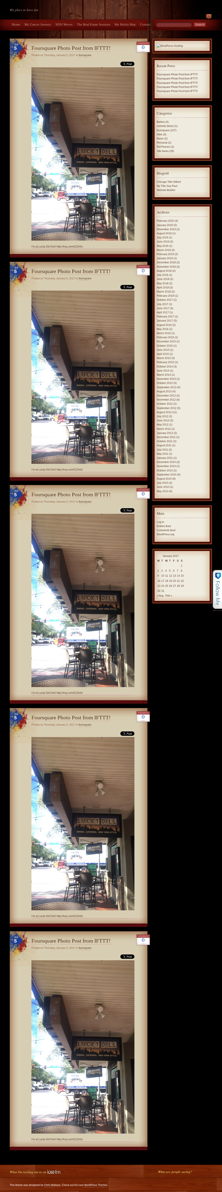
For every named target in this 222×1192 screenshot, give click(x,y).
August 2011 (164, 445)
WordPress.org (165, 534)
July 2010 (162, 482)
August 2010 (164, 478)
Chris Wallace (52, 1185)
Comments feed (166, 530)
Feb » (168, 595)
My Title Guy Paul (167, 186)
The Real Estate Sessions (93, 24)
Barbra (161, 121)
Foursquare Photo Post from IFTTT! (71, 48)
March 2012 (164, 428)
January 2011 (165, 457)
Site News (163, 151)
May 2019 (162, 245)
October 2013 (165, 383)
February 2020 (165, 220)
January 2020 (165, 225)
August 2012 (164, 412)
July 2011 (162, 449)
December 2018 (166, 262)
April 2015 (163, 354)
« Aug (160, 595)
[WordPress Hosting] (170, 46)
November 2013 (166, 378)
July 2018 (162, 275)
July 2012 (162, 416)
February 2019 (165, 254)
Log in (160, 522)
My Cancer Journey (37, 24)
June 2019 (163, 241)
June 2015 (163, 349)
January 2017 (165, 320)
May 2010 (162, 491)
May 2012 (162, 424)
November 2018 (166, 266)
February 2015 (165, 362)
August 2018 (164, 270)
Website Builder (166, 190)
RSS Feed (208, 17)
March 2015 (164, 358)
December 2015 (166, 341)
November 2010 (166, 466)
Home (16, 24)
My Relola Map (125, 24)
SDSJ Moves (64, 24)
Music (160, 138)
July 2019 (162, 237)
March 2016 (164, 333)
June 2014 (163, 370)
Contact (145, 24)
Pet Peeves (163, 146)
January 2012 (165, 433)
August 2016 (164, 325)
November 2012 (166, 399)
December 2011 (166, 437)
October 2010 (165, 470)
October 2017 (165, 299)
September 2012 (166, 408)
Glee (159, 134)
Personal (162, 142)
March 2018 (164, 291)
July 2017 (162, 304)
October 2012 (165, 403)
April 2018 (163, 287)
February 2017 (165, 316)
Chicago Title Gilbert (169, 181)
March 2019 (164, 250)
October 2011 (165, 441)
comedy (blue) (165, 126)
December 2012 (166, 395)
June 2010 (163, 486)
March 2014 (164, 374)
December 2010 (166, 462)
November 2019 (166, 229)
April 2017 (163, 312)
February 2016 (165, 337)
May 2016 (162, 329)
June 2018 (163, 279)
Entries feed (164, 526)
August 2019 (164, 233)
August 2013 (164, 391)
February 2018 (165, 295)
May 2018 (162, 283)
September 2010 (166, 474)
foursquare (85, 55)
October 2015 (165, 345)
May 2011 (162, 453)
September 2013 (166, 387)
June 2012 (163, 420)
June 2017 (163, 308)
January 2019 (165, 258)
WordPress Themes (95, 1185)
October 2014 (165, 366)
